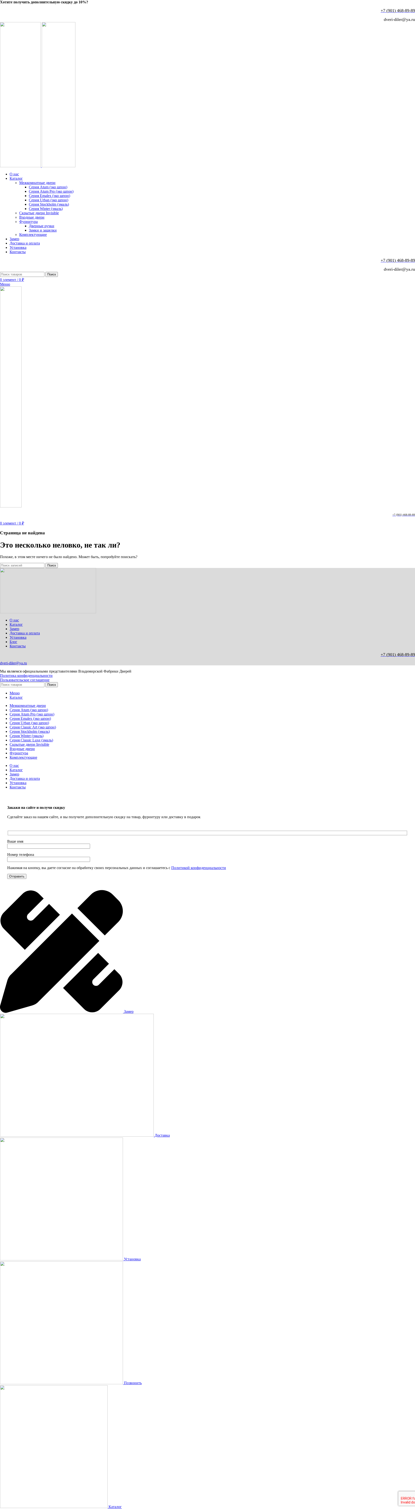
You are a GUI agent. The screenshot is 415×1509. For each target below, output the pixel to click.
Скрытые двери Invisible (39, 213)
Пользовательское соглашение (24, 680)
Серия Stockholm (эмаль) (49, 204)
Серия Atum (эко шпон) (48, 187)
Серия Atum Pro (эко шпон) (51, 191)
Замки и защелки (43, 230)
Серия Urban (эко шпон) (48, 200)
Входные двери (31, 217)
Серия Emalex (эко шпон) (49, 196)
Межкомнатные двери (37, 183)
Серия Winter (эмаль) (46, 209)
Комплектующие (33, 235)
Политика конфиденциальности (26, 676)
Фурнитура (28, 222)
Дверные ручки (41, 226)
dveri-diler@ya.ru (13, 663)
